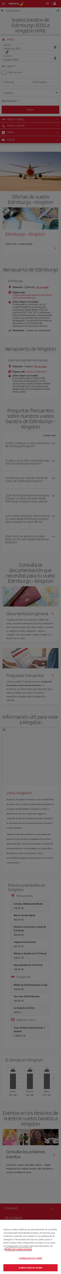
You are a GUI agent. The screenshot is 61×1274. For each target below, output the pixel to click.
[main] (30, 1247)
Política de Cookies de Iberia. (18, 1249)
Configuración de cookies (30, 1258)
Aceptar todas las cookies (30, 1267)
